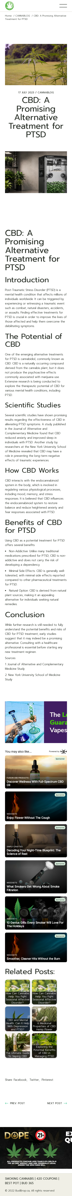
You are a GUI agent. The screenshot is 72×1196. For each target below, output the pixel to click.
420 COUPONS (47, 1178)
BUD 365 (28, 1183)
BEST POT (12, 1183)
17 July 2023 (26, 92)
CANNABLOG (22, 16)
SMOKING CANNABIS (19, 1178)
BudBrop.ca (22, 1190)
